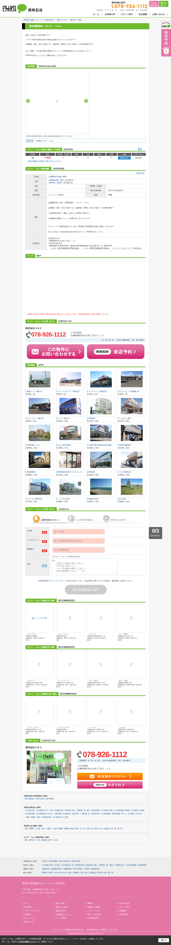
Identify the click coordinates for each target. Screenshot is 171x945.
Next (86, 101)
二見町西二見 (81, 810)
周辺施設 (122, 911)
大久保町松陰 (41, 814)
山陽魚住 (106, 829)
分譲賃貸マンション (64, 914)
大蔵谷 (48, 829)
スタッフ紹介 (124, 907)
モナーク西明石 (123, 634)
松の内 (49, 814)
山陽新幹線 (67, 869)
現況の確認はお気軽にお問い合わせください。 (45, 161)
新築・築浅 (60, 903)
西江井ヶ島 (98, 829)
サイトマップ (29, 918)
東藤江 (33, 817)
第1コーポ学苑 (123, 680)
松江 (140, 814)
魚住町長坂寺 (46, 817)
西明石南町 (116, 814)
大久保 (37, 829)
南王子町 (75, 814)
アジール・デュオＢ (32, 727)
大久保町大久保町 (137, 810)
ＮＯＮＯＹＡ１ (31, 680)
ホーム (27, 903)
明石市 (56, 177)
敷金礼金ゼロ (61, 911)
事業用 (90, 903)
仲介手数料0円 (93, 918)
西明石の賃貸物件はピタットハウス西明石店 (43, 883)
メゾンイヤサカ (31, 634)
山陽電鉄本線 (54, 180)
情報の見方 (140, 173)
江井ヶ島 (89, 829)
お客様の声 (123, 914)
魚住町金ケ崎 (69, 810)
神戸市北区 (40, 799)
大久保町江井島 (106, 810)
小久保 (51, 810)
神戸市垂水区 (30, 799)
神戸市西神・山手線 (81, 869)
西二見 (119, 829)
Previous (28, 101)
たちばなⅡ (122, 727)
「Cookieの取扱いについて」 (27, 942)
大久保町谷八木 (42, 810)
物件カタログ (29, 922)
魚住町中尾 (95, 814)
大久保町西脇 (119, 810)
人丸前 (54, 829)
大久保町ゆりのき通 (60, 817)
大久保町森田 (106, 814)
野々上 (124, 814)
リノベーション (94, 911)
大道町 (27, 817)
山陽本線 (52, 183)
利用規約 (42, 581)
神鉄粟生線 (95, 869)
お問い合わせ (124, 903)
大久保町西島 (30, 814)
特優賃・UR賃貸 (94, 907)
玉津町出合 (119, 865)
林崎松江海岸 (69, 829)
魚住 (43, 829)
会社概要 (27, 907)
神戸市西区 (49, 799)
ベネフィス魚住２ (93, 680)
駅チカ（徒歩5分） (95, 914)
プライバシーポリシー (57, 581)
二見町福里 (57, 814)
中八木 (82, 829)
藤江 (60, 177)
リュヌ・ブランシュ (63, 634)
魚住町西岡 (95, 810)
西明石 (59, 183)
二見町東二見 (85, 814)
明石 (26, 829)
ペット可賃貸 (61, 918)
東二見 (113, 829)
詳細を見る (124, 158)
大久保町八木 (133, 814)
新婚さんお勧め (62, 907)
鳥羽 (38, 817)
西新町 (127, 810)
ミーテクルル (92, 727)
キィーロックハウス (63, 680)
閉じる (163, 940)
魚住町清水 (67, 814)
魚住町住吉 (59, 810)
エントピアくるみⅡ (63, 727)
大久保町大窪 (30, 810)
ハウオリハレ (92, 634)
